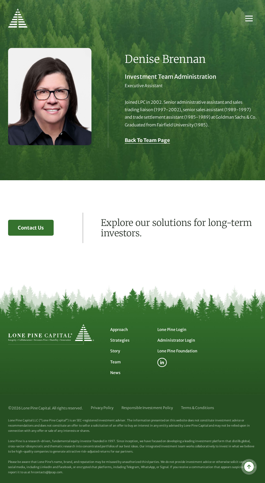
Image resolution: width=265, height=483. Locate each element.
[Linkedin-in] (162, 362)
